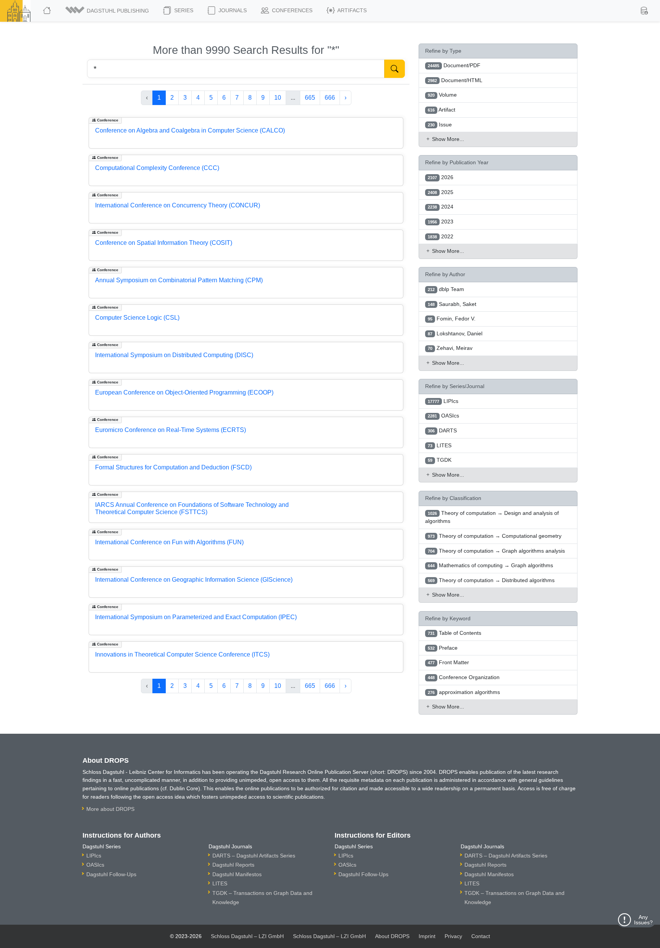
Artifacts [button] (351, 10)
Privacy (453, 936)
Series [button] (183, 10)
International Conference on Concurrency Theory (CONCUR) (177, 205)
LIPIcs (93, 856)
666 (330, 97)
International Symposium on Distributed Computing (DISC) (174, 355)
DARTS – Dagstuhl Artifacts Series (253, 856)
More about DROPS (110, 809)
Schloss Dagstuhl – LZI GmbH (247, 936)
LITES (219, 883)
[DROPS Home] (47, 10)
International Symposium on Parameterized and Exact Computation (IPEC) (196, 617)
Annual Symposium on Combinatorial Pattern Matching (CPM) (179, 280)
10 (277, 97)
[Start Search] (394, 69)
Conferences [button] (291, 10)
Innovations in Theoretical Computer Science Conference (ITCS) (182, 654)
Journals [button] (232, 10)
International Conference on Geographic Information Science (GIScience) (194, 579)
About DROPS (392, 936)
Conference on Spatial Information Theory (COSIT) (163, 242)
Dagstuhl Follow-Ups (111, 874)
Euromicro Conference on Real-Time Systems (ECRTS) (170, 430)
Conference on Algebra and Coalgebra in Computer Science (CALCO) (190, 130)
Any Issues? (643, 919)
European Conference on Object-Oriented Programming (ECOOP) (184, 392)
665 (310, 97)
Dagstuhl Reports (233, 865)
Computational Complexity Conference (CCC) (157, 168)
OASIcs (95, 865)
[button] (107, 10)
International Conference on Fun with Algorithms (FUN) (169, 542)
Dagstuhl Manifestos (237, 874)
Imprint (427, 936)
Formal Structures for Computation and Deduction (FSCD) (173, 467)
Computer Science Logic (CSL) (137, 317)
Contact (480, 936)
